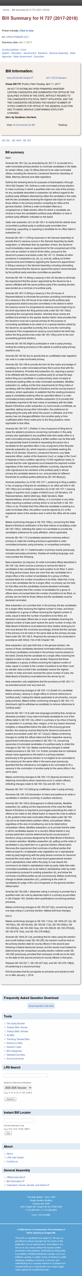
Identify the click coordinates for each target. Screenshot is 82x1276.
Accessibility (45, 1214)
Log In (34, 1214)
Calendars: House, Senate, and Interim (28, 1185)
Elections (42, 53)
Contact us (12, 1161)
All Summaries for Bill (24, 124)
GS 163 (27, 140)
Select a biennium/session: (18, 1082)
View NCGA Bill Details (20, 77)
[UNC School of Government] (40, 3)
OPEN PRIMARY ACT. (17, 36)
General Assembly (58, 53)
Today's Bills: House (17, 1027)
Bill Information (15, 1181)
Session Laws (14, 1046)
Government (29, 53)
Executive (39, 56)
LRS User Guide (15, 1157)
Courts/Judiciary (10, 49)
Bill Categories (14, 1050)
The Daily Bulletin (16, 1023)
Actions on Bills (15, 1042)
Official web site (16, 1177)
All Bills (10, 1035)
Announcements (15, 1058)
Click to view (26, 30)
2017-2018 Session (56, 77)
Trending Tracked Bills (18, 1039)
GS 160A (16, 140)
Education (16, 53)
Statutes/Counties (16, 1054)
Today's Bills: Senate (17, 1031)
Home (6, 9)
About (10, 1153)
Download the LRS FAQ (41, 1005)
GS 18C (6, 140)
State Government (22, 56)
